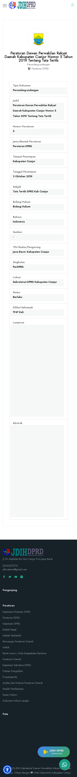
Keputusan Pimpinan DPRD (16, 612)
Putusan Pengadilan (13, 671)
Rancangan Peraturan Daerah (18, 641)
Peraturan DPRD (11, 618)
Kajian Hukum (10, 695)
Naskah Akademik (12, 635)
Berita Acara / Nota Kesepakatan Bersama (24, 653)
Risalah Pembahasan (13, 689)
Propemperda (10, 677)
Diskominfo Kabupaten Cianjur (55, 772)
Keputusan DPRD (11, 623)
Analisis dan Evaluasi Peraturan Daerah (23, 683)
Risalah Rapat (9, 629)
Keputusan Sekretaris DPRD (17, 665)
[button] (7, 769)
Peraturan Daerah (12, 659)
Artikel (6, 647)
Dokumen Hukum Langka (16, 700)
